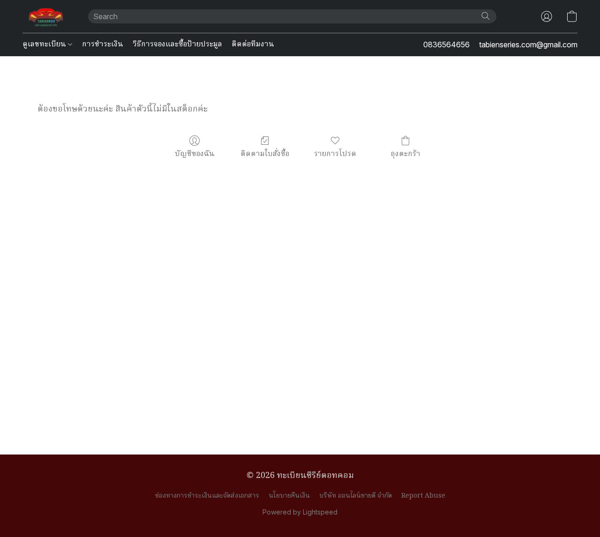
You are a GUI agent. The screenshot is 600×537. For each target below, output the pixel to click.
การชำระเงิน (102, 44)
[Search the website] (486, 15)
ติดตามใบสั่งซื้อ (264, 154)
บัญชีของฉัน (195, 154)
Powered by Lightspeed (300, 512)
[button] (45, 16)
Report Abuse (423, 495)
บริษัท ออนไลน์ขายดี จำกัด (355, 495)
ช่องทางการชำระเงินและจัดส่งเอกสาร (207, 495)
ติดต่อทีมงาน (253, 44)
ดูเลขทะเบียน (45, 44)
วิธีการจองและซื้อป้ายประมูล (177, 44)
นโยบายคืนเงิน (289, 495)
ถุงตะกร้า (405, 154)
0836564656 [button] (446, 44)
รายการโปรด (335, 154)
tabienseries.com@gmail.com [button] (528, 44)
